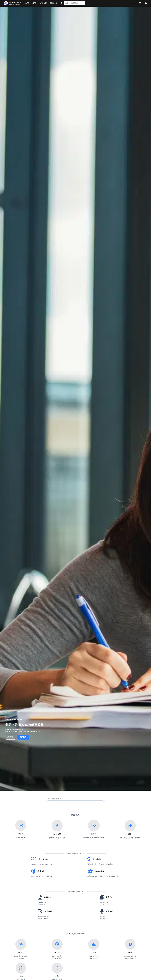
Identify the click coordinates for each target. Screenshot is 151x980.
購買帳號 (23, 737)
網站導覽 (10, 737)
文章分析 (43, 3)
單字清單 (54, 3)
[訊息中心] (146, 3)
